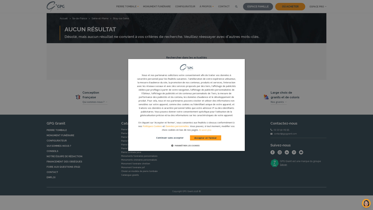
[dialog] (186, 105)
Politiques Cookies (152, 126)
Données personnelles (177, 126)
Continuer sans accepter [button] (169, 137)
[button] (186, 145)
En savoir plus (205, 130)
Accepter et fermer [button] (205, 137)
